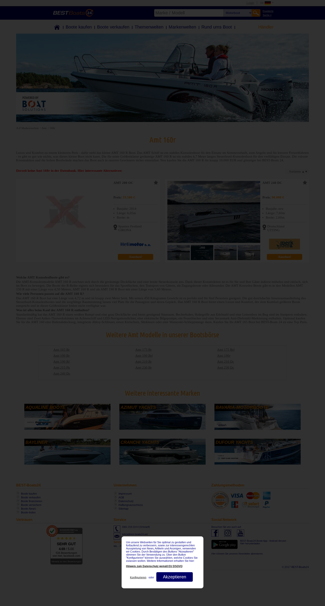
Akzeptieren (174, 576)
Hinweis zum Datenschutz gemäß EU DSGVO (154, 566)
